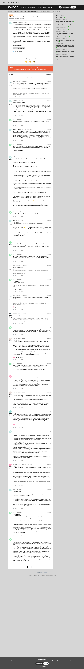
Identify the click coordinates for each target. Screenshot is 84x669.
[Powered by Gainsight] (42, 573)
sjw (13, 411)
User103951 (15, 464)
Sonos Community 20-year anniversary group (64, 34)
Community (10, 11)
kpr (13, 100)
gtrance (14, 338)
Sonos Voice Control (59, 43)
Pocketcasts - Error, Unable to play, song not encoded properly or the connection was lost (65, 46)
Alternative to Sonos (60, 17)
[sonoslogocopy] (42, 2)
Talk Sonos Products (18, 11)
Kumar (14, 431)
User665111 (15, 22)
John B (14, 119)
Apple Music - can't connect (61, 29)
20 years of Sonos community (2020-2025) (64, 33)
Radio (17, 2)
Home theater (58, 22)
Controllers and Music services (31, 11)
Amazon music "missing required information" (65, 51)
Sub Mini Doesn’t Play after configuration (64, 21)
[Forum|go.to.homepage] (18, 7)
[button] (66, 7)
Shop (4, 2)
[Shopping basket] (79, 2)
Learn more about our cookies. (66, 660)
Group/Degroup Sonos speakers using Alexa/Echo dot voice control (64, 25)
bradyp (14, 375)
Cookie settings (41, 575)
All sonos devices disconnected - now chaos (65, 56)
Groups (44, 7)
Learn (8, 2)
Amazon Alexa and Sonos (61, 27)
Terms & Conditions (32, 575)
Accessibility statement (51, 575)
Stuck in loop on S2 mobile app (62, 36)
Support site (50, 7)
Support (13, 2)
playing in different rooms (18, 48)
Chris (14, 81)
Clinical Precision (16, 241)
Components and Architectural (61, 54)
